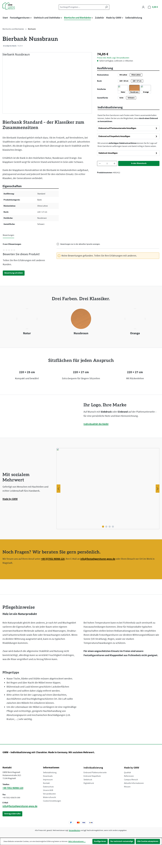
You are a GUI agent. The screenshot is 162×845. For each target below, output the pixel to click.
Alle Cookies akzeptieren (147, 841)
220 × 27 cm (137, 81)
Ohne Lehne (136, 75)
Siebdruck (88, 779)
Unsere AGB (48, 790)
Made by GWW (10, 499)
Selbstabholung (49, 772)
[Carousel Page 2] (106, 527)
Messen (127, 786)
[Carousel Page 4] (113, 527)
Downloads (48, 776)
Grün (121, 98)
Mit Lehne (123, 75)
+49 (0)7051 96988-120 (53, 559)
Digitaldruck (89, 783)
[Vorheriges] (58, 489)
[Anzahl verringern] (99, 163)
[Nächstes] (157, 489)
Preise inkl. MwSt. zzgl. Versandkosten (113, 45)
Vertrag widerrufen (12, 813)
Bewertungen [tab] (8, 235)
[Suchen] (106, 7)
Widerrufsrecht (49, 797)
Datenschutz (48, 786)
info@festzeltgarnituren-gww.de (97, 559)
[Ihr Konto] (143, 7)
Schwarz (131, 98)
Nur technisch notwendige (121, 841)
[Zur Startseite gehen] (15, 6)
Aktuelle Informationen (134, 783)
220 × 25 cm (123, 81)
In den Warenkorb (138, 163)
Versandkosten (49, 794)
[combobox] (81, 7)
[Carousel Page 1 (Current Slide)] (103, 527)
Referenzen (129, 776)
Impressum (48, 779)
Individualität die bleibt (96, 424)
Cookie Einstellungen (52, 801)
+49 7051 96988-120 (13, 788)
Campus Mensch (131, 779)
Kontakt (46, 783)
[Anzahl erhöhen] (114, 163)
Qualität (127, 772)
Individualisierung (93, 767)
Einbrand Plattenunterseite (95, 772)
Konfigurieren (100, 841)
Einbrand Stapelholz (92, 776)
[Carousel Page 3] (110, 527)
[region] (47, 83)
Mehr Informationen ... (77, 841)
